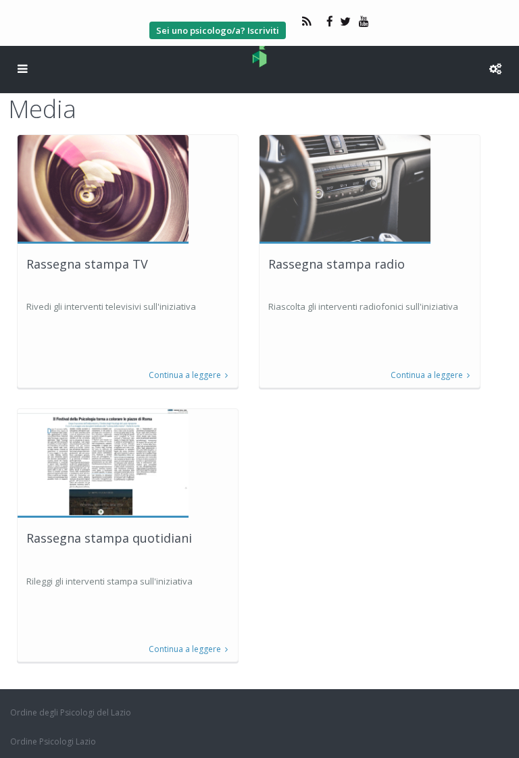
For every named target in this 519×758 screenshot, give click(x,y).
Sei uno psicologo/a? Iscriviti (217, 30)
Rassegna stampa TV (87, 264)
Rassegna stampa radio (336, 264)
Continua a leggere (185, 375)
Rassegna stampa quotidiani (109, 538)
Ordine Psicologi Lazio (53, 741)
